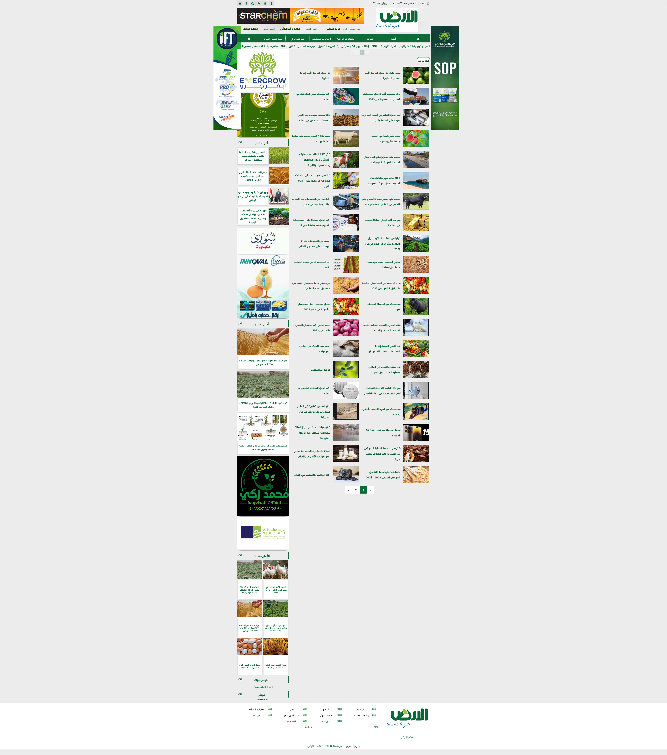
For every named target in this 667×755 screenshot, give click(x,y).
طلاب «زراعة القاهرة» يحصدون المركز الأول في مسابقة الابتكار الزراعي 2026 (308, 45)
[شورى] (263, 241)
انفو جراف (423, 60)
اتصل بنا (308, 726)
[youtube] (265, 3)
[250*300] (287, 70)
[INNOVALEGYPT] (263, 286)
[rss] (259, 3)
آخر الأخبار (262, 142)
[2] (445, 81)
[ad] (299, 16)
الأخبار (394, 38)
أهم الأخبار (262, 323)
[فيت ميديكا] (227, 78)
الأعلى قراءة (262, 555)
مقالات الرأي (297, 38)
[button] (241, 16)
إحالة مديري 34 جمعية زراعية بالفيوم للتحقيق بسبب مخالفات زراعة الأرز (402, 45)
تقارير (370, 38)
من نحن (256, 715)
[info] (246, 3)
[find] (253, 3)
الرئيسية (360, 709)
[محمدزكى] (263, 486)
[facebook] (271, 3)
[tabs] (240, 3)
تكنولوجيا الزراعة (345, 38)
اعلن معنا (325, 721)
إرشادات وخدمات (321, 38)
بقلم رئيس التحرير (273, 38)
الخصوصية (291, 721)
